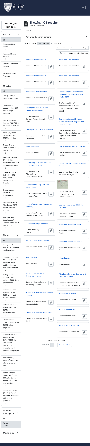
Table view (57, 43)
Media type (8, 432)
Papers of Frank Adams (9, 56)
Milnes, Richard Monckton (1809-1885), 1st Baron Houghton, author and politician (10, 379)
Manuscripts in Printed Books (70, 224)
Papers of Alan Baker (67, 309)
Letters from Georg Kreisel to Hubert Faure (37, 185)
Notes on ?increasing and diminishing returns (36, 274)
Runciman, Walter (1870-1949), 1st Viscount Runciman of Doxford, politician (11, 397)
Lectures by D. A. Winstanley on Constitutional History (38, 163)
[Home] (15, 7)
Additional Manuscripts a (36, 60)
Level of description (8, 412)
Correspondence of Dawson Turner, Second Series (37, 108)
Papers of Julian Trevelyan (9, 76)
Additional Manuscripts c (36, 76)
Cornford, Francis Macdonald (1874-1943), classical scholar (10, 207)
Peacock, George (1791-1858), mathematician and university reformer (11, 162)
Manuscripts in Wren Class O (37, 240)
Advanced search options (38, 36)
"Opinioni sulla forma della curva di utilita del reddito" (72, 275)
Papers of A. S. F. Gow (67, 293)
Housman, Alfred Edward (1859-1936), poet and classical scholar (9, 295)
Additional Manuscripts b (69, 60)
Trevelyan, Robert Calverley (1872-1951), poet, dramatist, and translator (10, 179)
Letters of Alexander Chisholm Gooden (71, 206)
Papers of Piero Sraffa (9, 47)
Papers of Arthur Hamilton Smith (38, 312)
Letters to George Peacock (37, 223)
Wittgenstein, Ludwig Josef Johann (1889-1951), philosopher (11, 222)
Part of (6, 34)
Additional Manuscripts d (69, 76)
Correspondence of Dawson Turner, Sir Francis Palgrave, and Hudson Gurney (71, 121)
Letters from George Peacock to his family (39, 205)
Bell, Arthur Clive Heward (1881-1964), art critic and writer (11, 124)
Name (6, 235)
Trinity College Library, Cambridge (10, 98)
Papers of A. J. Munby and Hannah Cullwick (39, 294)
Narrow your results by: (11, 25)
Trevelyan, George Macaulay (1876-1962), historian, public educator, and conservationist (11, 263)
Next (68, 345)
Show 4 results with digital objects (75, 53)
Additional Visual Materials (36, 91)
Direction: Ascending (78, 48)
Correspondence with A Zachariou (39, 130)
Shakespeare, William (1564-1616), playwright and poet (11, 362)
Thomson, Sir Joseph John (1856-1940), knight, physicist (11, 110)
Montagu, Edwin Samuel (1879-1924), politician (9, 136)
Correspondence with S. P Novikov (72, 146)
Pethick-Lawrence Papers (10, 66)
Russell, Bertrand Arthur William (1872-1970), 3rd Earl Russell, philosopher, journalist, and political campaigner (11, 344)
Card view (45, 43)
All (4, 40)
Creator (7, 85)
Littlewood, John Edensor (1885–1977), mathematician (10, 310)
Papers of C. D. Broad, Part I (70, 325)
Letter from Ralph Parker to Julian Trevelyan (72, 164)
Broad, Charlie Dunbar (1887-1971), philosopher (11, 149)
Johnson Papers (32, 146)
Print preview (32, 43)
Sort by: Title (62, 48)
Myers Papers (64, 258)
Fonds (8, 424)
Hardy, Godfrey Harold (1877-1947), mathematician (11, 249)
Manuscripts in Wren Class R (70, 241)
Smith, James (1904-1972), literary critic (8, 194)
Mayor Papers (31, 257)
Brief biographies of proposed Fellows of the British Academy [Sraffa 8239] (71, 94)
